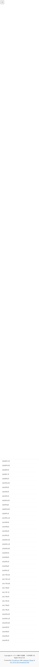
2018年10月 (6, 548)
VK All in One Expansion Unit (19, 662)
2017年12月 (6, 575)
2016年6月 (5, 636)
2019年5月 (5, 535)
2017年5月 (5, 601)
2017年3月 (5, 610)
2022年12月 (6, 500)
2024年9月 (5, 470)
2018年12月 (6, 540)
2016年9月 (5, 627)
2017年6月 (5, 596)
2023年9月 (5, 487)
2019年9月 (5, 522)
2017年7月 (5, 592)
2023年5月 (5, 496)
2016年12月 (6, 614)
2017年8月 (5, 588)
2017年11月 (6, 579)
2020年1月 (5, 513)
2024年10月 (6, 465)
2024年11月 (6, 461)
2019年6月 (5, 531)
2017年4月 (5, 605)
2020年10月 (6, 509)
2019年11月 (6, 518)
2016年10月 (6, 623)
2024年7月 (5, 474)
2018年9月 (5, 553)
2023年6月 (5, 491)
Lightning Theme (28, 660)
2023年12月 (6, 483)
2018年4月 (5, 566)
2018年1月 (5, 570)
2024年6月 (5, 478)
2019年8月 (5, 526)
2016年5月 (5, 640)
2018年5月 (5, 561)
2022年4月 (5, 505)
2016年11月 (6, 618)
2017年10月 (6, 583)
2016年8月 (5, 631)
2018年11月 (6, 544)
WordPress (15, 660)
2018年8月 (5, 557)
